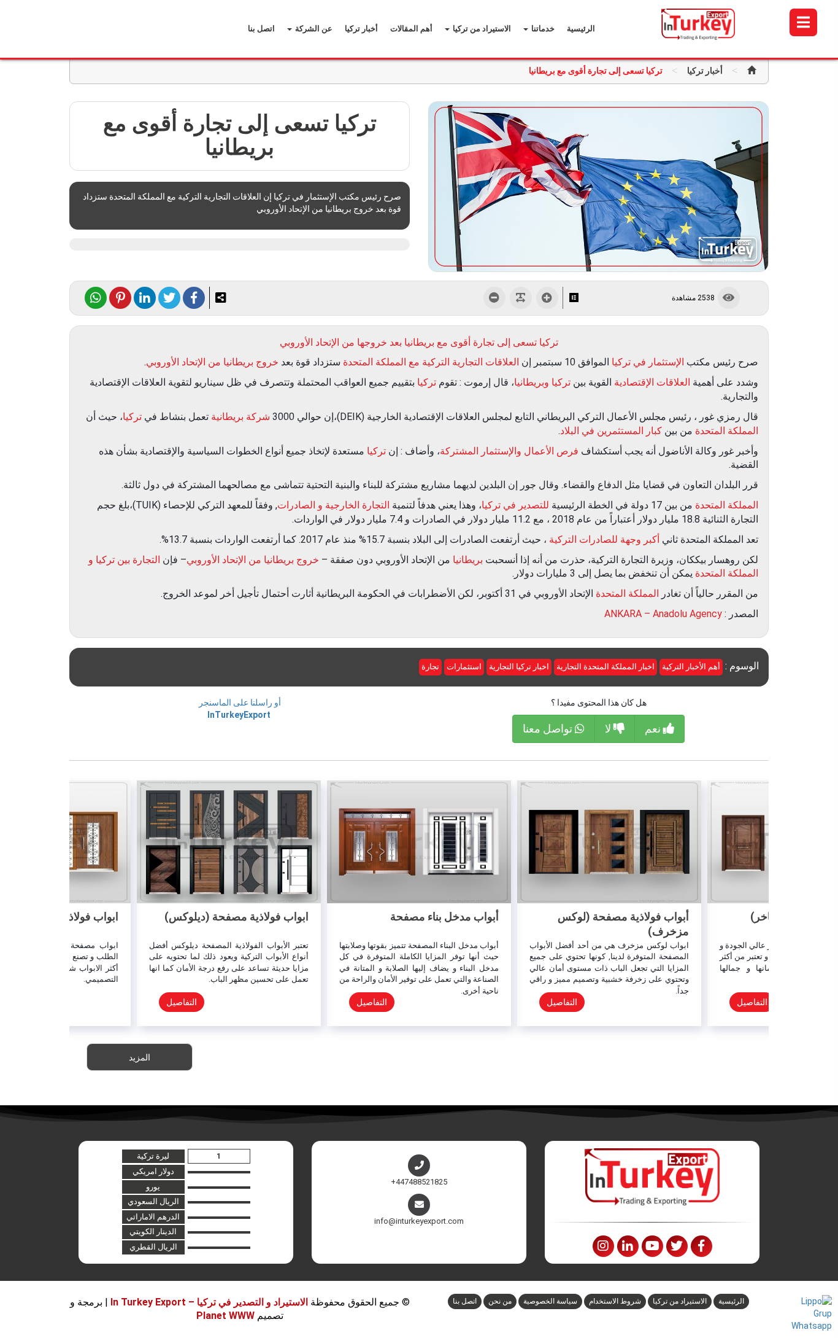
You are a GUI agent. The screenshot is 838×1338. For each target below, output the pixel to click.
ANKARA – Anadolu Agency (664, 614)
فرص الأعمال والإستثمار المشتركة (509, 451)
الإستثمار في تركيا (648, 362)
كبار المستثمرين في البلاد (611, 431)
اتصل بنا (261, 28)
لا (609, 728)
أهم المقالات (411, 28)
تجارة (430, 666)
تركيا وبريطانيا (542, 382)
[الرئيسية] (751, 71)
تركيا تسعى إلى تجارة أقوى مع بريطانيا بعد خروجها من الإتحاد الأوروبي (419, 342)
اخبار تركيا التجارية (519, 666)
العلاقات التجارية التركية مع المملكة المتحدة (431, 362)
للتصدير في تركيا (515, 505)
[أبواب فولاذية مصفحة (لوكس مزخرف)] (609, 841)
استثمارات (464, 666)
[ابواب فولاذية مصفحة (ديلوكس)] (229, 841)
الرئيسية (581, 28)
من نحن (500, 1301)
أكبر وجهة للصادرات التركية (604, 539)
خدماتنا (542, 28)
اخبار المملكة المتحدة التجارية (605, 666)
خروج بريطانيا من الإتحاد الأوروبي (212, 362)
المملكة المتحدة (726, 431)
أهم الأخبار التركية (691, 666)
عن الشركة (313, 28)
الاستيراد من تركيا (481, 28)
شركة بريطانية (240, 416)
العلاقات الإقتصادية (652, 382)
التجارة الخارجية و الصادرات (333, 505)
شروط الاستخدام (615, 1301)
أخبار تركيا (361, 28)
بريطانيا (468, 560)
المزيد (139, 1057)
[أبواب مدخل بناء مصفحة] (419, 841)
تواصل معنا (549, 728)
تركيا (426, 382)
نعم (654, 728)
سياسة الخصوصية (550, 1301)
